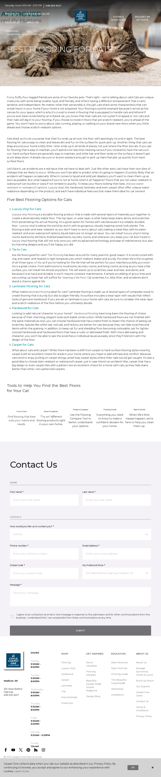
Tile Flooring (55, 255)
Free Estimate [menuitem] (69, 697)
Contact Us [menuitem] (142, 701)
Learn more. (21, 771)
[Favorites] (116, 28)
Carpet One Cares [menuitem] (142, 694)
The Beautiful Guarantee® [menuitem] (119, 681)
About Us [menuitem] (141, 662)
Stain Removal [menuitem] (119, 662)
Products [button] (12, 13)
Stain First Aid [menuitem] (119, 668)
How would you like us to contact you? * (32, 526)
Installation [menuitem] (117, 694)
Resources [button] (12, 22)
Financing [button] (12, 31)
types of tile (33, 262)
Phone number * (19, 546)
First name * (16, 492)
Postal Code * (17, 565)
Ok (133, 767)
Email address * (90, 546)
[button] (110, 28)
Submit (80, 630)
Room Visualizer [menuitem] (91, 664)
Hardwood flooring (86, 313)
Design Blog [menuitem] (93, 696)
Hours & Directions (118, 18)
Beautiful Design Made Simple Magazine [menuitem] (93, 685)
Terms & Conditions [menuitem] (142, 709)
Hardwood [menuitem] (67, 674)
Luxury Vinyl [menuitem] (68, 668)
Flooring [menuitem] (66, 662)
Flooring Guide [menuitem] (119, 674)
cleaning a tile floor (74, 277)
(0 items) (122, 28)
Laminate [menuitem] (66, 685)
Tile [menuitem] (63, 691)
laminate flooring (39, 291)
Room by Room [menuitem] (145, 680)
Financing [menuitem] (67, 703)
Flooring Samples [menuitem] (91, 673)
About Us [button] (32, 22)
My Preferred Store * (93, 565)
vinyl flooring (30, 214)
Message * (15, 585)
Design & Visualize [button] (37, 13)
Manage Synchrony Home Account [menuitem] (144, 671)
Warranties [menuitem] (117, 689)
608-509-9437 (53, 5)
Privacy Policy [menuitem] (144, 716)
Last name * (88, 492)
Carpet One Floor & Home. (27, 757)
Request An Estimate (142, 18)
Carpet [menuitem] (65, 679)
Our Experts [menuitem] (143, 686)
